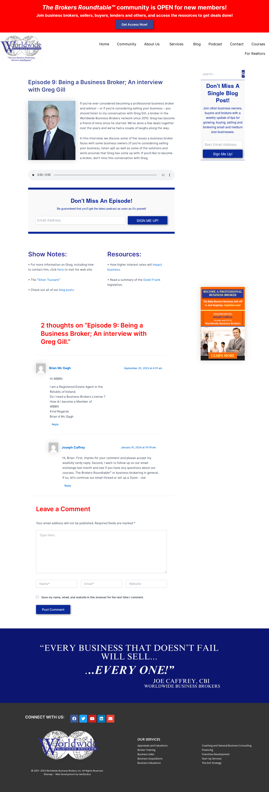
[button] (152, 44)
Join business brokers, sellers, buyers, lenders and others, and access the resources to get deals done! (134, 15)
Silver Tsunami (48, 280)
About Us (152, 44)
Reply (55, 424)
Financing (207, 750)
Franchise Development (216, 754)
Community (126, 44)
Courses (258, 44)
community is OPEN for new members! (134, 7)
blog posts (66, 290)
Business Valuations (149, 763)
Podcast (215, 44)
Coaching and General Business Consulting (226, 745)
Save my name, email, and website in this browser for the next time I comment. (92, 597)
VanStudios (85, 774)
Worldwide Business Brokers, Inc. (64, 770)
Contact (237, 44)
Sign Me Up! (223, 153)
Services (176, 44)
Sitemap (48, 774)
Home (104, 44)
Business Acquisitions (149, 758)
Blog (197, 44)
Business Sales (145, 754)
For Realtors (255, 53)
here (60, 269)
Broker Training (146, 750)
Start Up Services (212, 758)
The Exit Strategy (212, 763)
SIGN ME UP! (148, 220)
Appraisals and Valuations (152, 745)
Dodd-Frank (151, 280)
